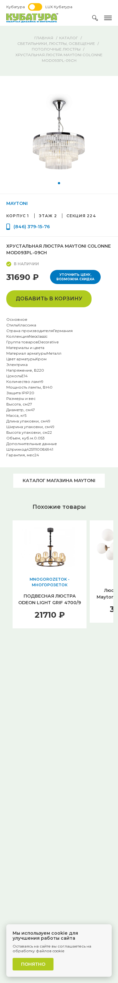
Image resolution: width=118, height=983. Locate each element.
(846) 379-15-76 (32, 226)
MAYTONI (17, 203)
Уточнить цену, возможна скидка (75, 277)
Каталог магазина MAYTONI (59, 480)
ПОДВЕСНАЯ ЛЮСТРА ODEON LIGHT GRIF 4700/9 (49, 599)
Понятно (33, 964)
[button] (59, 183)
